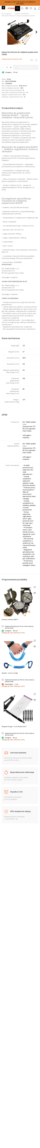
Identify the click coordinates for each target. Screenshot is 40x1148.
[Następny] (36, 32)
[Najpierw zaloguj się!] (36, 60)
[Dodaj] (10, 67)
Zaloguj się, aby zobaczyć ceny (12, 59)
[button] (17, 8)
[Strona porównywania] (27, 8)
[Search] (22, 8)
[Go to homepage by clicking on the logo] (11, 11)
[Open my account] (35, 8)
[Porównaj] (31, 60)
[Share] (31, 8)
